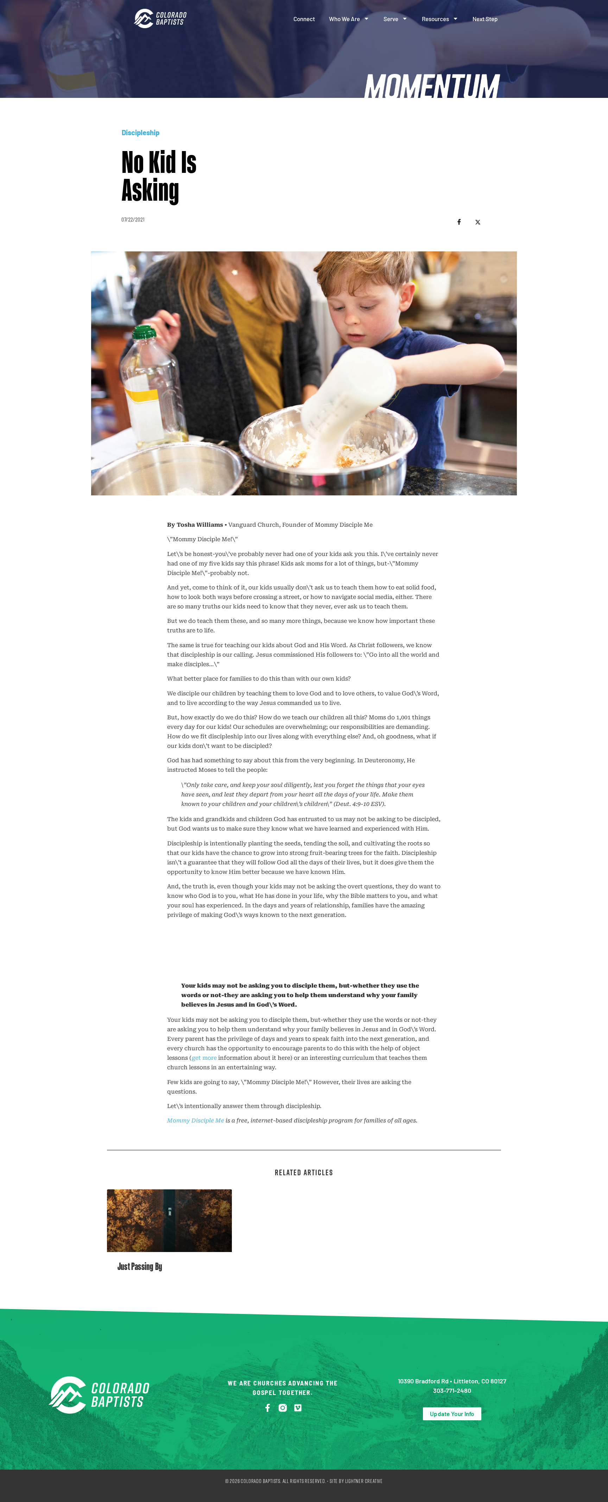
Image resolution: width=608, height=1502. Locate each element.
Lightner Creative (364, 1480)
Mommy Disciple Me (195, 1120)
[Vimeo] (298, 1408)
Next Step (485, 18)
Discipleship (140, 132)
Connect (304, 18)
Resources (435, 18)
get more (204, 1057)
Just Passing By (140, 1266)
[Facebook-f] (268, 1408)
